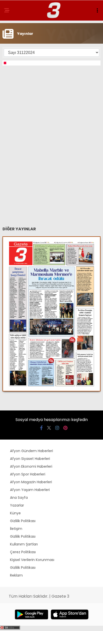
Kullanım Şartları (24, 544)
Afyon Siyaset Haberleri (30, 458)
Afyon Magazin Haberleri (31, 481)
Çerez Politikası (23, 551)
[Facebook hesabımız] (41, 428)
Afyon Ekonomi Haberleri (31, 466)
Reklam (16, 575)
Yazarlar (17, 505)
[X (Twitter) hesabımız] (49, 428)
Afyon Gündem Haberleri (31, 450)
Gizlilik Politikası (23, 520)
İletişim (16, 528)
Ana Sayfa (19, 497)
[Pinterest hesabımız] (65, 428)
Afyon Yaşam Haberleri (30, 489)
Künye (15, 513)
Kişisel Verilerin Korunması (32, 559)
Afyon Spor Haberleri (27, 474)
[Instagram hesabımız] (57, 428)
